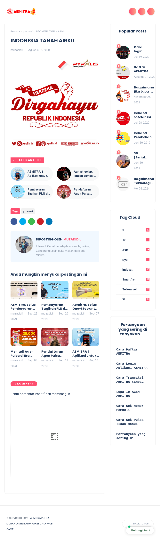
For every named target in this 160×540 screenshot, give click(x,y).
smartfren (135, 279)
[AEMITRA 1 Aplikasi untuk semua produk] (18, 174)
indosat (135, 269)
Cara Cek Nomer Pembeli (130, 408)
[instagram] (75, 524)
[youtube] (82, 524)
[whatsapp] (31, 221)
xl (135, 299)
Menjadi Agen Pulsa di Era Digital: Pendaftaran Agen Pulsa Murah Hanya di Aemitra (24, 354)
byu (135, 260)
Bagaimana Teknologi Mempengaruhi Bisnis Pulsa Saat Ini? (147, 181)
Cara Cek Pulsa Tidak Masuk (130, 422)
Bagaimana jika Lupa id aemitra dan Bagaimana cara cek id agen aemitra (144, 90)
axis (135, 250)
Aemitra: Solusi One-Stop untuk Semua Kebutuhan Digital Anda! (85, 307)
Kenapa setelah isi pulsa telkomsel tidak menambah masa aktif (144, 115)
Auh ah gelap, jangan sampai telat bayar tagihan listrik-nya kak (83, 174)
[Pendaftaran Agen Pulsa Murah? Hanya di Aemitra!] (64, 192)
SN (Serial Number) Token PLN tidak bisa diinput (141, 155)
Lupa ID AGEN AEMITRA (128, 394)
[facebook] (14, 221)
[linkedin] (49, 221)
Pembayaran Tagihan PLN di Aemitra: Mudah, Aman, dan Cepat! (38, 192)
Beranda (15, 31)
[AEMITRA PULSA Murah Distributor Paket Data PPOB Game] (20, 11)
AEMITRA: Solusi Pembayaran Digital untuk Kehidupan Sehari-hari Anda (23, 307)
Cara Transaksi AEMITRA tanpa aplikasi (130, 380)
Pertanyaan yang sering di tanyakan (131, 436)
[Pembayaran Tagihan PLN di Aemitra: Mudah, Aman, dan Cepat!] (18, 192)
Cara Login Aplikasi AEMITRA (132, 366)
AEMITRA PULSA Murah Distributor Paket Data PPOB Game (29, 523)
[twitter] (22, 221)
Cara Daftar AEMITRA (127, 352)
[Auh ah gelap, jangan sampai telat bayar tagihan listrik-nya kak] (64, 174)
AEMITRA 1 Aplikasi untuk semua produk (37, 174)
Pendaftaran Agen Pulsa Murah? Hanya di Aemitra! (83, 192)
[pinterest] (40, 221)
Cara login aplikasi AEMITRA (141, 49)
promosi (28, 31)
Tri (135, 240)
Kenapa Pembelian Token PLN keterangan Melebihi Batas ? (144, 135)
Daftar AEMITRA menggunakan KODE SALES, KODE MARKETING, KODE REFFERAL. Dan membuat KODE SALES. (146, 69)
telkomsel (135, 289)
